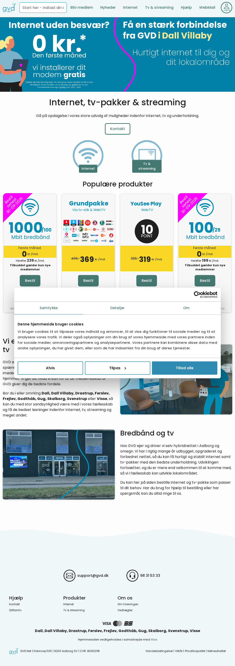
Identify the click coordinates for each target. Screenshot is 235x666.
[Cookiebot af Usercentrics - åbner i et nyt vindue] (197, 294)
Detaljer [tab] (117, 307)
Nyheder (108, 7)
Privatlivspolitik (195, 651)
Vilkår (179, 651)
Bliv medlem (81, 7)
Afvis (50, 367)
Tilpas (114, 367)
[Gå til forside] (9, 7)
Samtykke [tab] (49, 307)
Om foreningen (128, 604)
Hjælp (186, 7)
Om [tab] (186, 307)
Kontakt (117, 128)
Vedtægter (125, 610)
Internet (130, 7)
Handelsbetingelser (159, 651)
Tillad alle (184, 367)
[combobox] (43, 7)
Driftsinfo (15, 610)
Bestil (30, 280)
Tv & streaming (159, 7)
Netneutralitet (216, 651)
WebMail (207, 7)
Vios (154, 639)
